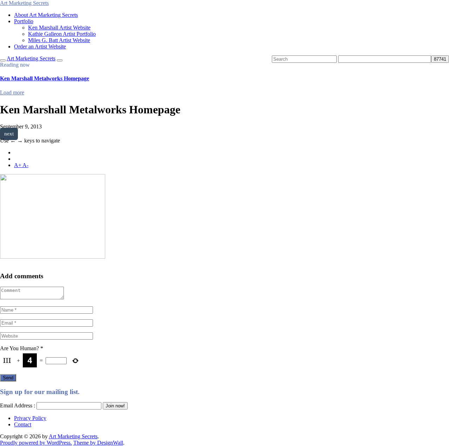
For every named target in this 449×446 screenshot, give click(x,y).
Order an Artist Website (40, 46)
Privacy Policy (30, 418)
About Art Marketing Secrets (46, 15)
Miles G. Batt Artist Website (59, 40)
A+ (18, 165)
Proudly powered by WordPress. (36, 443)
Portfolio (23, 21)
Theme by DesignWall (98, 443)
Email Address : (17, 405)
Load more (12, 92)
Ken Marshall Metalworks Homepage (44, 78)
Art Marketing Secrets (73, 436)
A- (25, 165)
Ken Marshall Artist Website (59, 28)
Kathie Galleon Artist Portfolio (62, 34)
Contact (22, 424)
